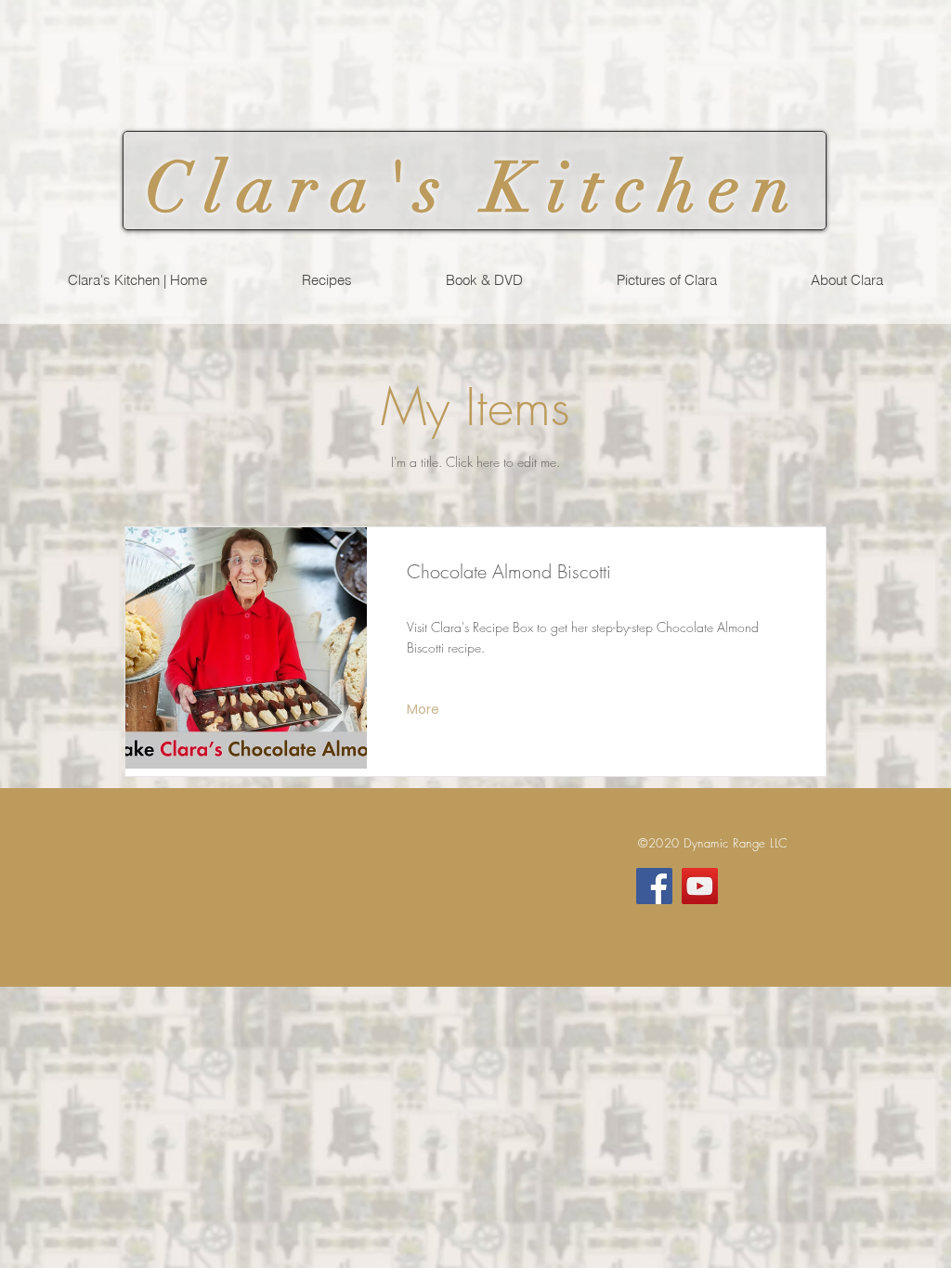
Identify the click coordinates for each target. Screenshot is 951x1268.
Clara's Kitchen (474, 188)
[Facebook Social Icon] (654, 886)
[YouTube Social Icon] (700, 886)
